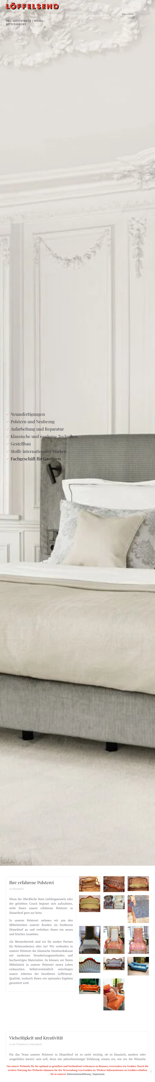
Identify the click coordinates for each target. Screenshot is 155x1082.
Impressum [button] (98, 1074)
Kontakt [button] (144, 14)
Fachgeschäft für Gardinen (36, 458)
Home (62, 14)
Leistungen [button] (77, 14)
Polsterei (128, 14)
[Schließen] (151, 1072)
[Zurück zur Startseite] (32, 6)
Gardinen (111, 14)
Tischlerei (94, 14)
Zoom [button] (89, 884)
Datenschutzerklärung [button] (79, 1074)
